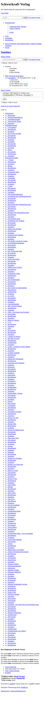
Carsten (25, 84)
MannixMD (20, 678)
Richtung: (19, 95)
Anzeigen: (6, 93)
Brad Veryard (19, 676)
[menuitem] (17, 26)
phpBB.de (24, 687)
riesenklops (12, 78)
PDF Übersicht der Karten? (14, 76)
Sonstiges (6, 52)
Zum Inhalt (4, 13)
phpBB (11, 684)
